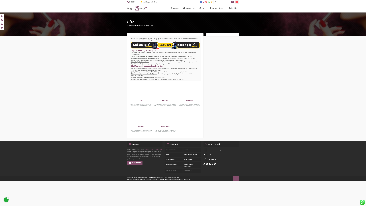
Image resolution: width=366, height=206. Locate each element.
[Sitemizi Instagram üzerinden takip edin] (204, 2)
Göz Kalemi (165, 126)
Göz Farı (165, 100)
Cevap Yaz (18, 191)
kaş (141, 100)
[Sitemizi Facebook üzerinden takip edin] (201, 2)
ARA (233, 2)
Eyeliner (141, 126)
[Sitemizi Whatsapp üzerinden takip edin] (209, 2)
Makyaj (147, 25)
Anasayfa (130, 25)
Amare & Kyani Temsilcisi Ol (153, 149)
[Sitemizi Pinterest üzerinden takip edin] (206, 2)
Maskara (189, 100)
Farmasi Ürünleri (139, 25)
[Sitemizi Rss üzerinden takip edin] (212, 2)
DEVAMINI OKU (136, 163)
